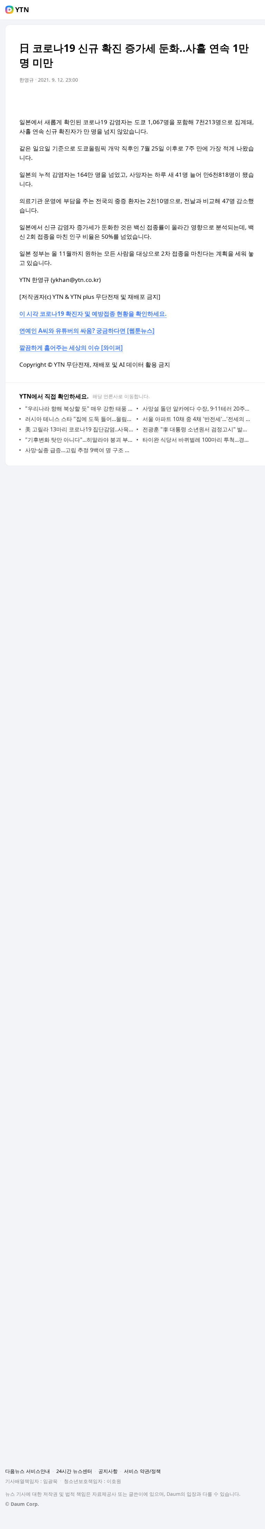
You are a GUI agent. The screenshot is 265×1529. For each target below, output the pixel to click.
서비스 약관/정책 (142, 1471)
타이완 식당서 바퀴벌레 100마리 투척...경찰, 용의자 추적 (197, 439)
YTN (22, 9)
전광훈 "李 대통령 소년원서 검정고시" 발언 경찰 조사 (197, 429)
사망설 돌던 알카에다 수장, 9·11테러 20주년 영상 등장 (197, 408)
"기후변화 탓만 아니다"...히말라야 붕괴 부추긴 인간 (79, 439)
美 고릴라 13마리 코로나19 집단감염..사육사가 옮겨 (79, 429)
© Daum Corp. (22, 1504)
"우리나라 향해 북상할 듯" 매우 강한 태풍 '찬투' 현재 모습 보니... (79, 408)
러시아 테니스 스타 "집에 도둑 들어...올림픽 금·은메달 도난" (79, 419)
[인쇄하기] (247, 99)
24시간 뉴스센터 (74, 1471)
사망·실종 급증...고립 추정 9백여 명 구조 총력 (79, 450)
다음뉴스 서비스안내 (27, 1471)
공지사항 (108, 1471)
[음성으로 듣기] (206, 99)
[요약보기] (192, 99)
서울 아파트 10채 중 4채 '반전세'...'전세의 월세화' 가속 (197, 419)
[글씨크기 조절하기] (233, 99)
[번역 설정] (219, 99)
